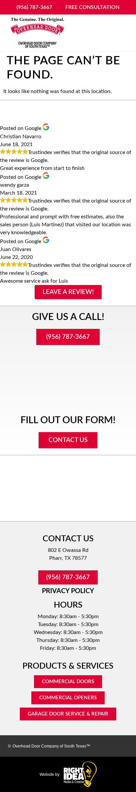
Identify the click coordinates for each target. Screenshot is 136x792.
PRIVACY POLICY (68, 591)
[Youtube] (122, 746)
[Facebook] (99, 746)
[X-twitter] (111, 746)
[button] (121, 33)
